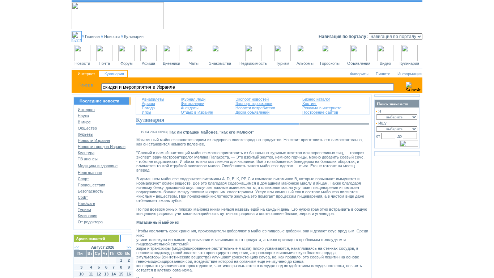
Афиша (148, 103)
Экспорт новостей (252, 99)
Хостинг (309, 103)
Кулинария (114, 74)
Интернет (86, 74)
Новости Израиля (94, 140)
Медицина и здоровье (98, 166)
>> (129, 247)
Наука (83, 116)
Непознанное (90, 172)
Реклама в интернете (321, 108)
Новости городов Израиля (101, 146)
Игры (146, 112)
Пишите (383, 74)
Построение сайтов (320, 112)
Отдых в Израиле (197, 112)
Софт (83, 197)
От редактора (90, 222)
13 (106, 274)
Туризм (84, 209)
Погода (148, 108)
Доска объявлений (252, 112)
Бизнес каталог (316, 99)
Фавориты (359, 74)
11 (91, 274)
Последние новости (99, 101)
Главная (92, 36)
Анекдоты (190, 108)
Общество (87, 128)
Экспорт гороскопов (253, 103)
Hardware (86, 203)
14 (113, 274)
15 (121, 274)
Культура (86, 153)
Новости (112, 36)
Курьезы (85, 134)
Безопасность (90, 191)
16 (129, 274)
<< (76, 247)
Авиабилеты (153, 99)
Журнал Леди (193, 99)
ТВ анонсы (88, 159)
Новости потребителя (255, 108)
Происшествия (91, 185)
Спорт (83, 179)
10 (81, 274)
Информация (409, 74)
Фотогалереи (192, 103)
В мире (84, 122)
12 (99, 274)
